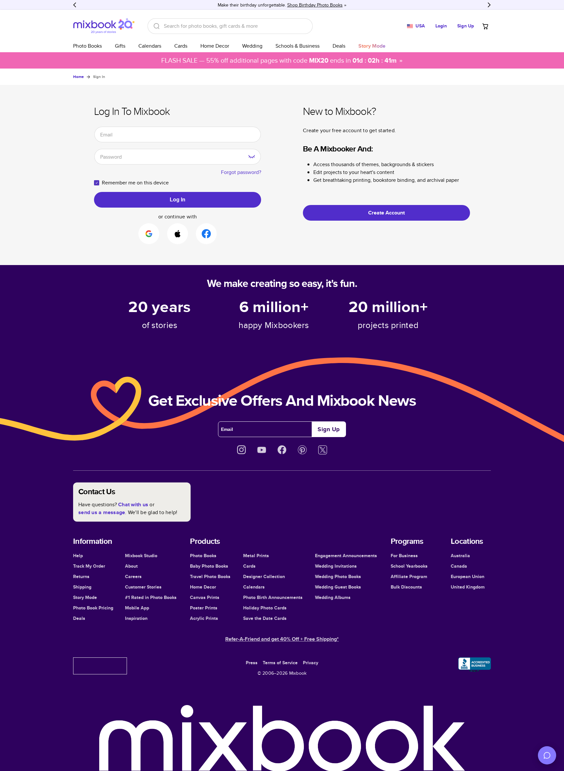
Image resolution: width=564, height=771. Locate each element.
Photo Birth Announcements (273, 597)
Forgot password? (241, 172)
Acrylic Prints (204, 618)
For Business (404, 555)
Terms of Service (280, 662)
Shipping (82, 587)
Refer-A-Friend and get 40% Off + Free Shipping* (282, 639)
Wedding (252, 46)
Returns (81, 576)
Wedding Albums (333, 597)
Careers (133, 576)
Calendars (149, 46)
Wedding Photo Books (338, 576)
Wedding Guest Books (338, 587)
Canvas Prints (204, 597)
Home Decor (214, 46)
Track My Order (89, 566)
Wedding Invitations (336, 566)
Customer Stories (143, 587)
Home (78, 77)
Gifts (120, 46)
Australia (460, 555)
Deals (339, 46)
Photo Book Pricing (93, 608)
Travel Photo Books (210, 576)
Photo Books (87, 46)
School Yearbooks (409, 566)
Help (78, 555)
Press (252, 662)
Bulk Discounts (406, 587)
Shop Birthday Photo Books (315, 5)
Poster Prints (203, 608)
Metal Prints (256, 555)
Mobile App (137, 608)
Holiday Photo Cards (265, 608)
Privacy (310, 662)
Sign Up (465, 26)
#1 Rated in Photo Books (151, 597)
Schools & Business (297, 46)
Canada (459, 566)
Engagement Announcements (346, 555)
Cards (180, 46)
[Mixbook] (103, 26)
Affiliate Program (409, 576)
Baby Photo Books (209, 566)
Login (441, 26)
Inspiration (136, 618)
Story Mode (85, 597)
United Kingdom (468, 587)
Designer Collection (264, 576)
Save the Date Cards (265, 618)
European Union (467, 576)
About (131, 566)
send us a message (101, 512)
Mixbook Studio (141, 555)
